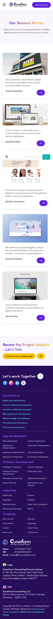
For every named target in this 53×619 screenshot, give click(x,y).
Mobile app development (14, 400)
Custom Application (36, 441)
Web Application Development (17, 414)
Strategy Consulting (12, 467)
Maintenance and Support (35, 484)
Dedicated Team (35, 471)
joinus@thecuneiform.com (23, 555)
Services (31, 519)
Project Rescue (9, 483)
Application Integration (13, 457)
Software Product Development (10, 472)
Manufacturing (9, 504)
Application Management (39, 445)
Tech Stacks (8, 523)
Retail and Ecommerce (37, 504)
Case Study (33, 528)
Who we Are (8, 519)
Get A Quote (41, 5)
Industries (32, 523)
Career (6, 528)
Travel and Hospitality (12, 509)
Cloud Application (36, 452)
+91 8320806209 (22, 552)
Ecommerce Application (38, 457)
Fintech (31, 495)
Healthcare (7, 495)
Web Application (10, 441)
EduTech (31, 500)
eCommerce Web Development (17, 409)
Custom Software (35, 467)
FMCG (30, 509)
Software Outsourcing (12, 478)
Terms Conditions (11, 612)
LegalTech (7, 500)
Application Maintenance (14, 452)
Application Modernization (9, 446)
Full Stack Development (14, 427)
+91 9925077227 (22, 549)
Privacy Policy (38, 609)
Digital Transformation (37, 478)
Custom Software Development (17, 405)
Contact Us (33, 532)
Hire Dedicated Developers (15, 423)
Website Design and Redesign (16, 418)
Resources (7, 532)
